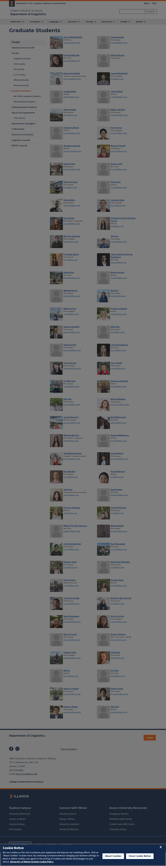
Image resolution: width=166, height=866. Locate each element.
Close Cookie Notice (140, 856)
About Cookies (113, 856)
